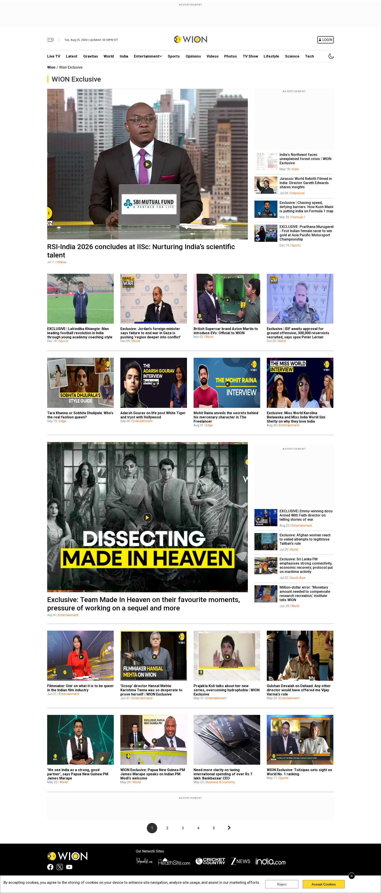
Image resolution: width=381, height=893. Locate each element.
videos (213, 56)
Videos (61, 262)
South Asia (297, 578)
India (124, 56)
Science (292, 56)
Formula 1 (298, 217)
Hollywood (297, 193)
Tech (309, 56)
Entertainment (146, 56)
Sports (174, 56)
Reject (281, 884)
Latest (71, 56)
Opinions (193, 56)
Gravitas (90, 56)
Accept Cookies (324, 884)
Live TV (53, 56)
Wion (51, 67)
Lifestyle (271, 56)
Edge (62, 421)
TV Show (250, 56)
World (109, 56)
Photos (230, 56)
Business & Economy (220, 782)
